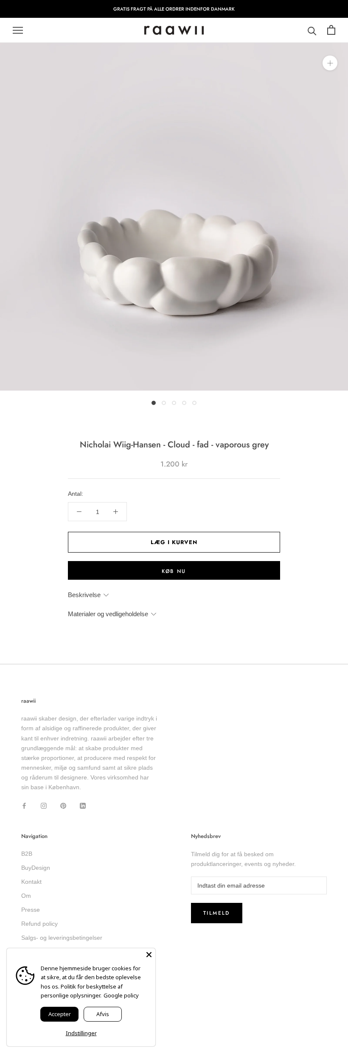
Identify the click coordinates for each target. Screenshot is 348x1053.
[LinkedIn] (83, 805)
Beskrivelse (84, 594)
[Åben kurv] (331, 30)
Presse (30, 909)
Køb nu (174, 571)
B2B (26, 853)
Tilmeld (216, 913)
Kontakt (31, 881)
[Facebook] (24, 805)
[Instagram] (44, 805)
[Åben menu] (18, 30)
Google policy (121, 995)
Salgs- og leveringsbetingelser (61, 937)
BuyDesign (35, 867)
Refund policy (39, 923)
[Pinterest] (63, 805)
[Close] (149, 954)
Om (26, 895)
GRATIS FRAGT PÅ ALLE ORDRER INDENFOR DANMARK (174, 9)
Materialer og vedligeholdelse (108, 613)
